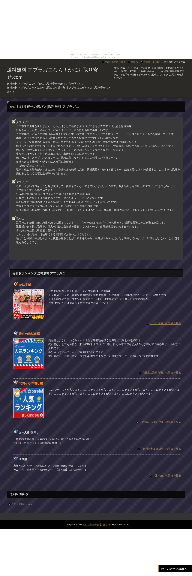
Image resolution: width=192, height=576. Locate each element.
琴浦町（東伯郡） (152, 62)
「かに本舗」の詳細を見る (165, 323)
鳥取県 (134, 62)
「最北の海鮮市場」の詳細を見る (161, 372)
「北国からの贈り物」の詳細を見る (160, 421)
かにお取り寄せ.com (22, 504)
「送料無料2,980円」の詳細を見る (160, 448)
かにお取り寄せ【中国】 (95, 524)
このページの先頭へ (176, 568)
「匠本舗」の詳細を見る (166, 475)
